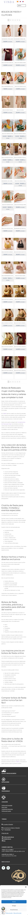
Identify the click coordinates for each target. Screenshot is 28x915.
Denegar (14, 905)
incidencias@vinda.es (8, 837)
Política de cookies (9, 913)
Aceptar (14, 901)
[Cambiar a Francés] (23, 1)
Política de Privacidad (17, 913)
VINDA (4, 413)
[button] (26, 887)
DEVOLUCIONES (5, 782)
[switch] (3, 913)
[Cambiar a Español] (17, 1)
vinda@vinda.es (7, 839)
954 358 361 (8, 829)
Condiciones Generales (7, 809)
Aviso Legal (4, 807)
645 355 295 (5, 833)
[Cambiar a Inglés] (20, 1)
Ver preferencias (14, 909)
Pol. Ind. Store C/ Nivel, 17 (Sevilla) (11, 828)
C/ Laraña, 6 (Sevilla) (8, 824)
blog (4, 840)
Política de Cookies (6, 811)
